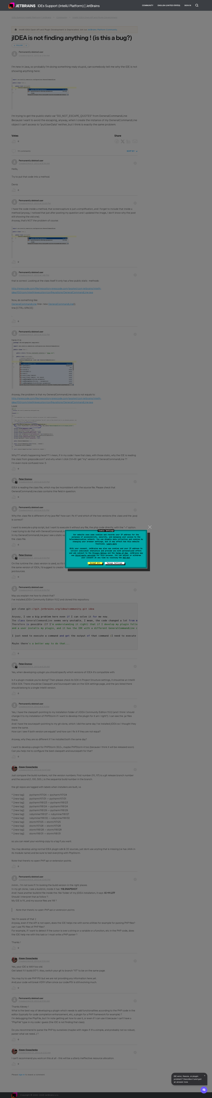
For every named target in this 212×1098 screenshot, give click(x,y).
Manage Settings (114, 563)
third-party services (85, 555)
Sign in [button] (187, 5)
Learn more (112, 544)
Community (147, 5)
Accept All (95, 563)
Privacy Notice (99, 553)
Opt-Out (126, 558)
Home (22, 5)
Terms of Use (122, 553)
